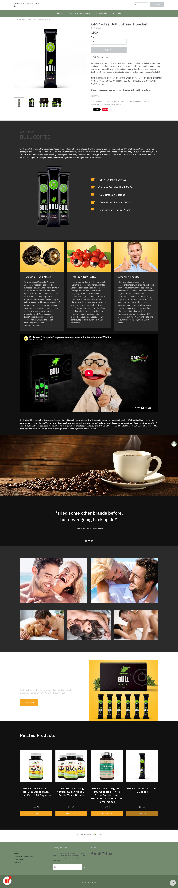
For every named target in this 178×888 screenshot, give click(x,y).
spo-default (108, 101)
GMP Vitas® (96, 28)
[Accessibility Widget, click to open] (174, 444)
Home (60, 13)
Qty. (92, 37)
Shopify (99, 834)
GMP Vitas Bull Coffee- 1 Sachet (39, 19)
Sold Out (109, 50)
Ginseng (23, 19)
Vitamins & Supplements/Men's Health (106, 104)
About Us (116, 13)
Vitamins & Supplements (79, 13)
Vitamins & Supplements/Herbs (137, 101)
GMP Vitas (91, 882)
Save (106, 109)
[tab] (86, 541)
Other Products (97, 101)
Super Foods (101, 13)
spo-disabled (119, 101)
